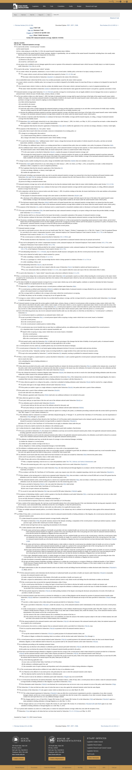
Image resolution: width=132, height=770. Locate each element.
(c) (19, 300)
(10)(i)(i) (43, 684)
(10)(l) (37, 521)
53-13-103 (55, 270)
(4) (46, 117)
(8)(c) (41, 317)
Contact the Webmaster (50, 767)
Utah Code (23, 14)
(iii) (22, 599)
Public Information (93, 758)
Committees (61, 6)
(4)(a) (28, 121)
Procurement (34, 767)
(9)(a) (88, 366)
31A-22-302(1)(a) (35, 212)
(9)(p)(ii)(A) (83, 464)
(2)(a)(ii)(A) (50, 77)
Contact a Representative (57, 758)
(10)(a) (29, 416)
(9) (81, 379)
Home (15, 14)
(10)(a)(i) (30, 597)
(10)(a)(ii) (102, 573)
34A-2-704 (99, 232)
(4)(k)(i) (46, 202)
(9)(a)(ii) (62, 370)
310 (27, 717)
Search (110, 1)
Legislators (35, 6)
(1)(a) (30, 66)
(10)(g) (114, 684)
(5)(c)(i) (48, 239)
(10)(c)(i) (47, 591)
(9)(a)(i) (88, 382)
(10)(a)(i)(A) (73, 421)
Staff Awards (90, 754)
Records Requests (19, 767)
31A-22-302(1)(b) (48, 92)
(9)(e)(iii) (56, 390)
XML (76, 25)
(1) (26, 313)
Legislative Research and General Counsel (99, 748)
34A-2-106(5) (64, 237)
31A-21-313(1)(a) (74, 711)
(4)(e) (37, 141)
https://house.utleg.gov (54, 754)
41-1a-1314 (49, 257)
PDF (68, 25)
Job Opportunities (66, 767)
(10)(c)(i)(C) (45, 604)
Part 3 (49, 14)
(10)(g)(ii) (66, 676)
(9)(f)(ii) (81, 407)
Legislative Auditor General (95, 742)
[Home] (21, 6)
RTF (72, 25)
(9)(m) (85, 454)
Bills (44, 6)
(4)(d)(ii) (73, 161)
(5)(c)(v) (39, 264)
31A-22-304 (69, 74)
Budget (79, 6)
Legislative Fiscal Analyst (94, 745)
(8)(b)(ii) (49, 289)
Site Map (80, 767)
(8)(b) (74, 286)
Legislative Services (92, 751)
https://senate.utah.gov (18, 754)
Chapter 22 (41, 14)
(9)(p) (56, 468)
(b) (65, 126)
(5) (34, 273)
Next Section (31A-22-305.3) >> (109, 25)
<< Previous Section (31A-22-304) (23, 25)
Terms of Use (92, 767)
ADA (104, 767)
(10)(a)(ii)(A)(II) (90, 704)
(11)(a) (27, 711)
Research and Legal (91, 6)
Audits (71, 6)
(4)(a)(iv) (52, 152)
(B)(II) (99, 704)
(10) (40, 431)
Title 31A (32, 14)
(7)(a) (28, 286)
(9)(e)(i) (63, 384)
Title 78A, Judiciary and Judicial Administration (79, 461)
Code (51, 6)
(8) (55, 307)
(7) (42, 307)
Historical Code (114, 18)
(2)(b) (64, 276)
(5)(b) (41, 210)
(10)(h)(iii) (74, 491)
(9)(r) (64, 484)
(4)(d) (111, 145)
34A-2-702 (44, 234)
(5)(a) (33, 177)
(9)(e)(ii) (70, 387)
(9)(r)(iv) (42, 484)
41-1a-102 (76, 273)
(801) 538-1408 (23, 752)
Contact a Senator (19, 758)
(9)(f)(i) (47, 395)
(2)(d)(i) (47, 88)
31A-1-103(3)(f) (41, 251)
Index (31, 28)
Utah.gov (114, 767)
